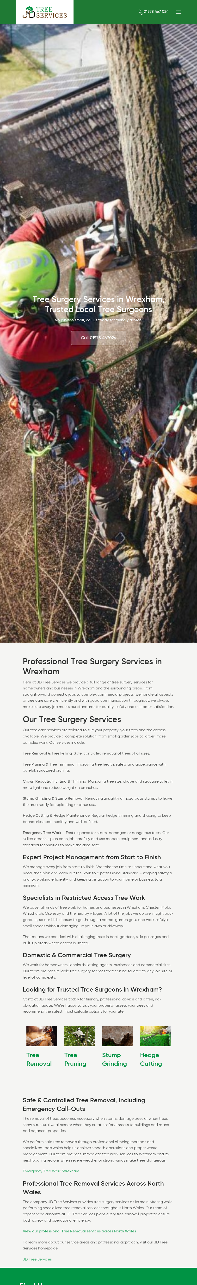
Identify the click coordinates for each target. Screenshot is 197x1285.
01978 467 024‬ (156, 12)
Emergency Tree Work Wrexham (51, 1171)
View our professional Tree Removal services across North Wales (79, 1231)
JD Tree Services (37, 1259)
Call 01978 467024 (98, 338)
